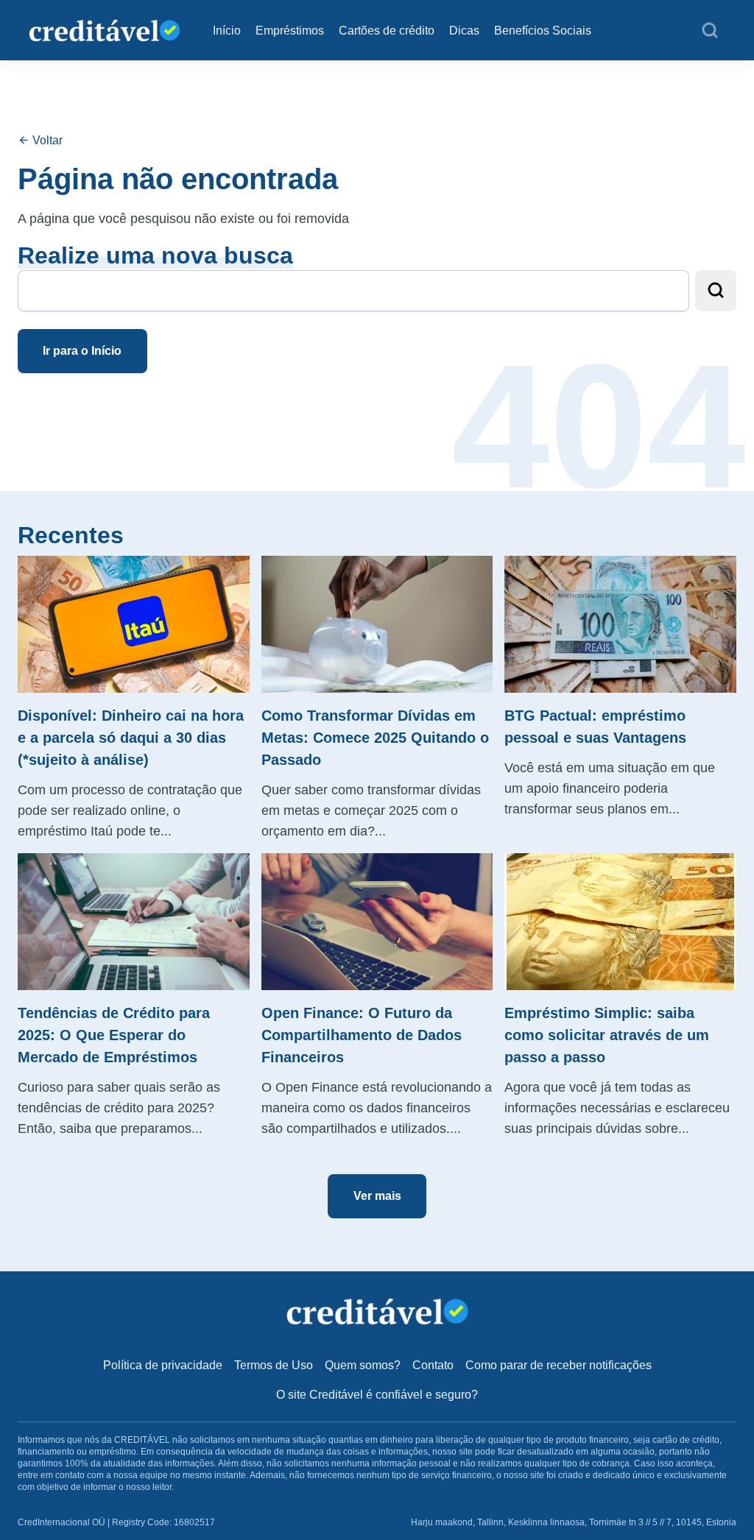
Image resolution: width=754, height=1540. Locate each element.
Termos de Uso (273, 1365)
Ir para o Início (82, 351)
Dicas (464, 30)
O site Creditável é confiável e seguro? (377, 1394)
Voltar (46, 140)
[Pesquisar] (710, 31)
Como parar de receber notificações (558, 1365)
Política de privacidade (162, 1365)
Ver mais (377, 1196)
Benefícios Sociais (542, 30)
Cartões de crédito (386, 30)
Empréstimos (290, 30)
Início (227, 30)
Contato (433, 1365)
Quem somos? (363, 1365)
